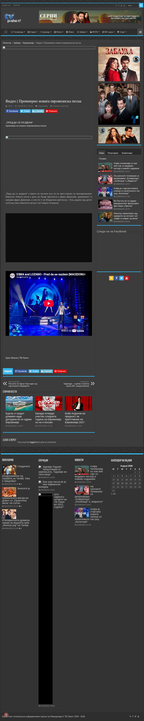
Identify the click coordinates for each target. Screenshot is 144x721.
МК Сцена (108, 32)
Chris (10, 106)
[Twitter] (121, 5)
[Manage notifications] (6, 715)
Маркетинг (6, 5)
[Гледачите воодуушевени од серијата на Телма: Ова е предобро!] (9, 470)
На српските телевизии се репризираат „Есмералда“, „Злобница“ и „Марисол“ (126, 178)
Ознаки (102, 158)
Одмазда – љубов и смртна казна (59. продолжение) (76, 384)
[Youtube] (124, 5)
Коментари (127, 153)
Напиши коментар (60, 106)
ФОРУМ (16, 5)
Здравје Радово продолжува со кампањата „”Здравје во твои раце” (53, 470)
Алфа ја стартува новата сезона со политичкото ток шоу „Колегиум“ (127, 191)
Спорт (122, 32)
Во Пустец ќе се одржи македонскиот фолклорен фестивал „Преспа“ (126, 203)
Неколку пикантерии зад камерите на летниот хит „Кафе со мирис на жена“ (126, 216)
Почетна (7, 43)
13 (126, 479)
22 (135, 483)
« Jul (113, 494)
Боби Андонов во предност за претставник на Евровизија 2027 (75, 418)
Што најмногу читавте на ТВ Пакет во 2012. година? (60, 500)
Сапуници (45, 32)
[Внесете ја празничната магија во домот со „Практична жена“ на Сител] (9, 492)
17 (113, 483)
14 (131, 479)
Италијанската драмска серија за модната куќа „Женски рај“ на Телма (16, 523)
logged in (34, 442)
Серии (33, 32)
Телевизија (18, 32)
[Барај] (141, 5)
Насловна (5, 32)
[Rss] (116, 5)
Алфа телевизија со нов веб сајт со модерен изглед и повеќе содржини (126, 166)
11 (118, 479)
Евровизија (28, 43)
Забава (82, 32)
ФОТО (95, 32)
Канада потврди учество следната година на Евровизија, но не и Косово (48, 418)
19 (122, 483)
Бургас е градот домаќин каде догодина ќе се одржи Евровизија (19, 418)
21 (131, 483)
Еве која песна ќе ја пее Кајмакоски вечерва (52, 484)
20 (126, 483)
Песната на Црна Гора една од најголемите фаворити (22, 384)
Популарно (113, 153)
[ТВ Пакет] (12, 17)
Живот (71, 32)
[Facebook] (119, 5)
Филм (59, 32)
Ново (101, 153)
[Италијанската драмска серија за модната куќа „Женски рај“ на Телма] (9, 514)
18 (118, 483)
